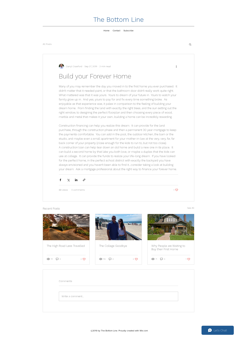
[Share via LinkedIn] (76, 179)
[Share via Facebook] (60, 179)
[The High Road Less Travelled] (66, 227)
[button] (190, 44)
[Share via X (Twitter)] (68, 179)
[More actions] (176, 66)
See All (190, 208)
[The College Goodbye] (118, 227)
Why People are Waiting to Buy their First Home (168, 247)
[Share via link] (84, 179)
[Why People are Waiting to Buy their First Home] (171, 227)
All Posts (47, 44)
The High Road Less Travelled (66, 245)
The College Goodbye (113, 245)
